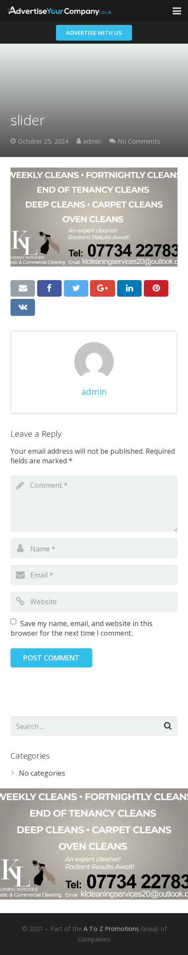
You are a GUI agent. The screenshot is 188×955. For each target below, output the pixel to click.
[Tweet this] (76, 288)
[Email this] (22, 288)
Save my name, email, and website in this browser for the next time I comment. (81, 628)
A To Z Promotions (111, 928)
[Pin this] (156, 288)
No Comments (139, 141)
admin (92, 141)
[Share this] (49, 288)
